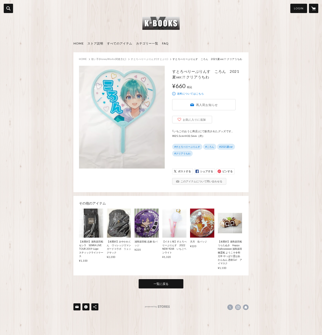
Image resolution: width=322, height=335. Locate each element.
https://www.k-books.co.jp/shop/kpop (246, 307)
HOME (78, 43)
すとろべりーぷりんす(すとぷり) (149, 59)
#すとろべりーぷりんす (187, 146)
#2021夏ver (226, 146)
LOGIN (298, 8)
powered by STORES (157, 306)
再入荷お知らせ (207, 105)
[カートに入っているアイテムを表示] (313, 8)
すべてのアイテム (119, 43)
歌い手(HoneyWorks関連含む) (108, 59)
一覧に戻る (161, 283)
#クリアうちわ (182, 153)
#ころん (209, 146)
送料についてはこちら (190, 93)
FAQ (165, 43)
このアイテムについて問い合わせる (201, 181)
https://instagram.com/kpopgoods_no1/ (238, 307)
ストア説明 (95, 43)
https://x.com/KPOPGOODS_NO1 (230, 307)
